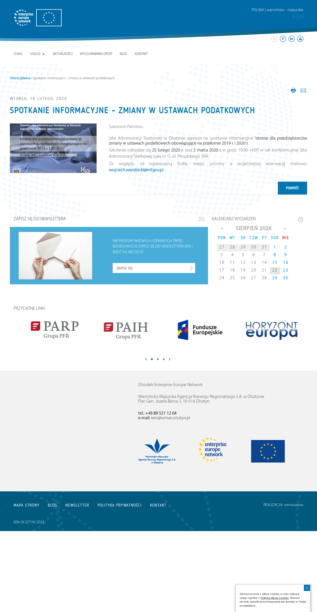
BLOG (52, 505)
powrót (292, 188)
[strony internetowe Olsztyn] (293, 505)
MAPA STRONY (26, 505)
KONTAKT (158, 505)
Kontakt (141, 54)
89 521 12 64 (165, 413)
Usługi (35, 54)
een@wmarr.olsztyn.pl (170, 418)
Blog (123, 54)
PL (294, 17)
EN (301, 17)
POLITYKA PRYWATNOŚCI (120, 505)
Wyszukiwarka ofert (96, 54)
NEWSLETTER (77, 505)
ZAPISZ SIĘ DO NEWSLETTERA (40, 219)
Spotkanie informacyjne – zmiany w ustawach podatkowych (132, 110)
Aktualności (63, 54)
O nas (18, 54)
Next (169, 359)
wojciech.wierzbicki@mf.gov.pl (136, 170)
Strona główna (20, 78)
